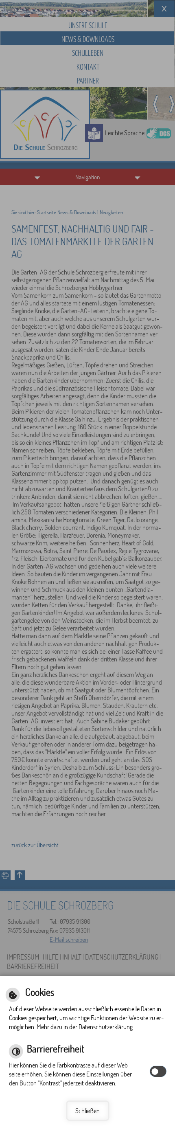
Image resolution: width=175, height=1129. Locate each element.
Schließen (87, 1110)
